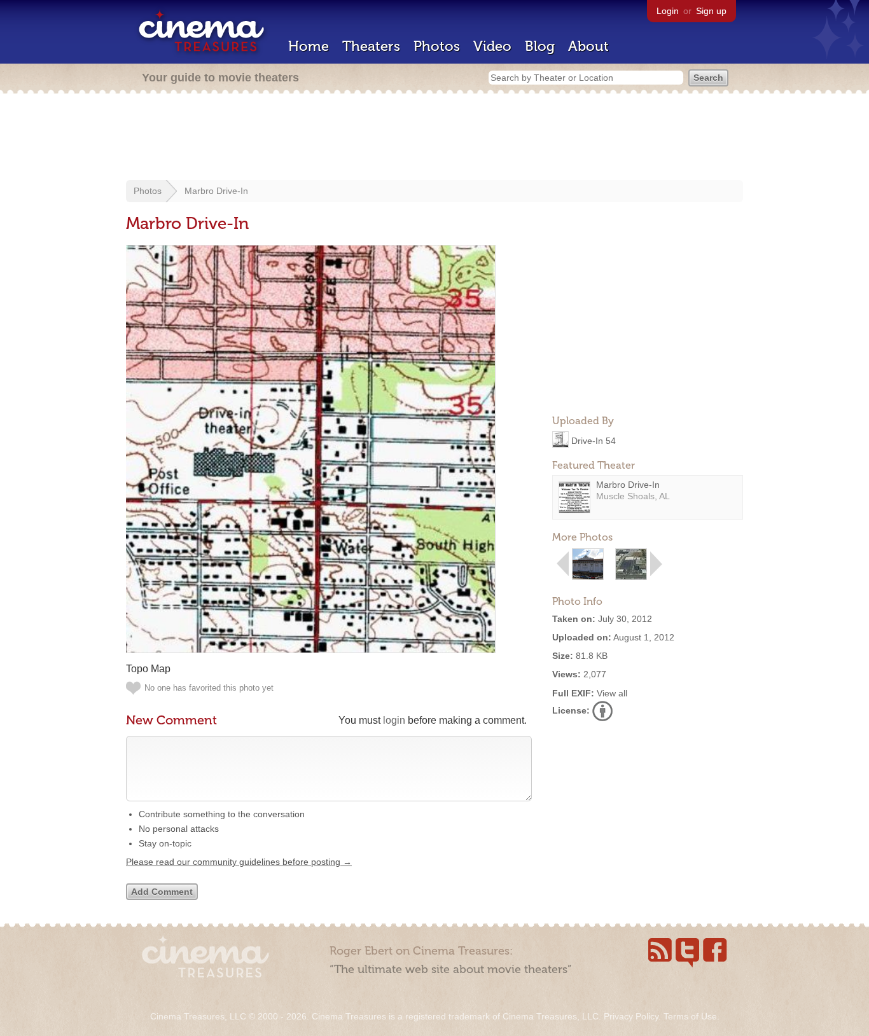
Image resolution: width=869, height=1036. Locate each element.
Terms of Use (690, 1016)
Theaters (371, 46)
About (588, 46)
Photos (437, 46)
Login (668, 11)
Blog (540, 46)
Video (492, 46)
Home (308, 46)
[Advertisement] (434, 138)
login (394, 720)
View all (612, 693)
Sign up (711, 11)
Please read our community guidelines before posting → (239, 862)
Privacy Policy (631, 1016)
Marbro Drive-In (216, 191)
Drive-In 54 (593, 440)
